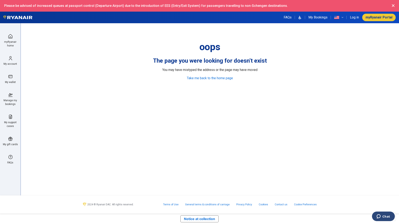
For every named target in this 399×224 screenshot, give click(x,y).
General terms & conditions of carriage (207, 204)
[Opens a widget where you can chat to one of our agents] (383, 217)
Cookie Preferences (305, 204)
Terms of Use (171, 204)
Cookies (263, 204)
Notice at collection (199, 219)
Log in (354, 17)
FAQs (288, 17)
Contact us (281, 204)
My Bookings (318, 17)
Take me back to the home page (210, 78)
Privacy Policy (244, 204)
